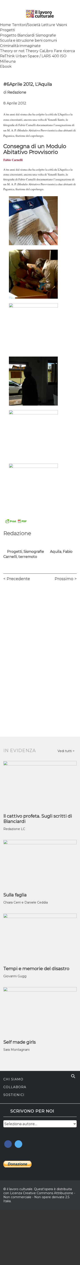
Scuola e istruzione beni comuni (28, 40)
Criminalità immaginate (20, 46)
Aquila (55, 551)
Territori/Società (26, 25)
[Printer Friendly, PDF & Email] (15, 520)
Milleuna (8, 61)
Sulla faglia (15, 895)
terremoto (27, 557)
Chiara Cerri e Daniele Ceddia (25, 902)
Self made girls (19, 1042)
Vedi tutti (65, 751)
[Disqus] (40, 647)
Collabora (14, 1087)
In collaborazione (22, 1225)
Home (5, 25)
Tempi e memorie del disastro (36, 968)
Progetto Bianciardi (17, 35)
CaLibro (46, 51)
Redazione (16, 92)
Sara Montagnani (16, 1050)
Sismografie (46, 35)
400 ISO (59, 56)
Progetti (7, 30)
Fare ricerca (64, 51)
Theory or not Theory (19, 51)
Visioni (61, 25)
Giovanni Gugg (14, 976)
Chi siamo (13, 1079)
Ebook (6, 66)
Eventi (8, 1243)
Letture (48, 25)
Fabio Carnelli (13, 159)
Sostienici (13, 1095)
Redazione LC (14, 829)
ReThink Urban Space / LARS (25, 56)
